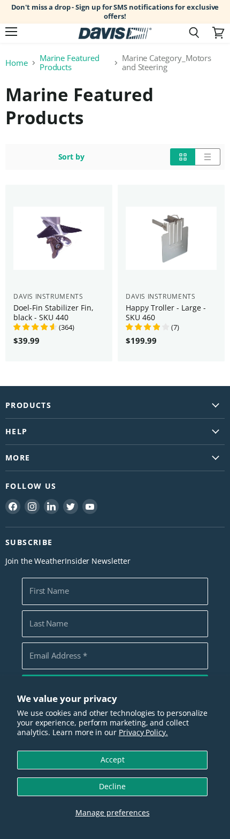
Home (16, 62)
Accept (113, 759)
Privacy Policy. (143, 732)
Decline (112, 786)
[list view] (207, 156)
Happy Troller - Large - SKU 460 (166, 312)
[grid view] (182, 156)
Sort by (71, 157)
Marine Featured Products (69, 63)
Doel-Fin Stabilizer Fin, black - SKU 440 (53, 312)
